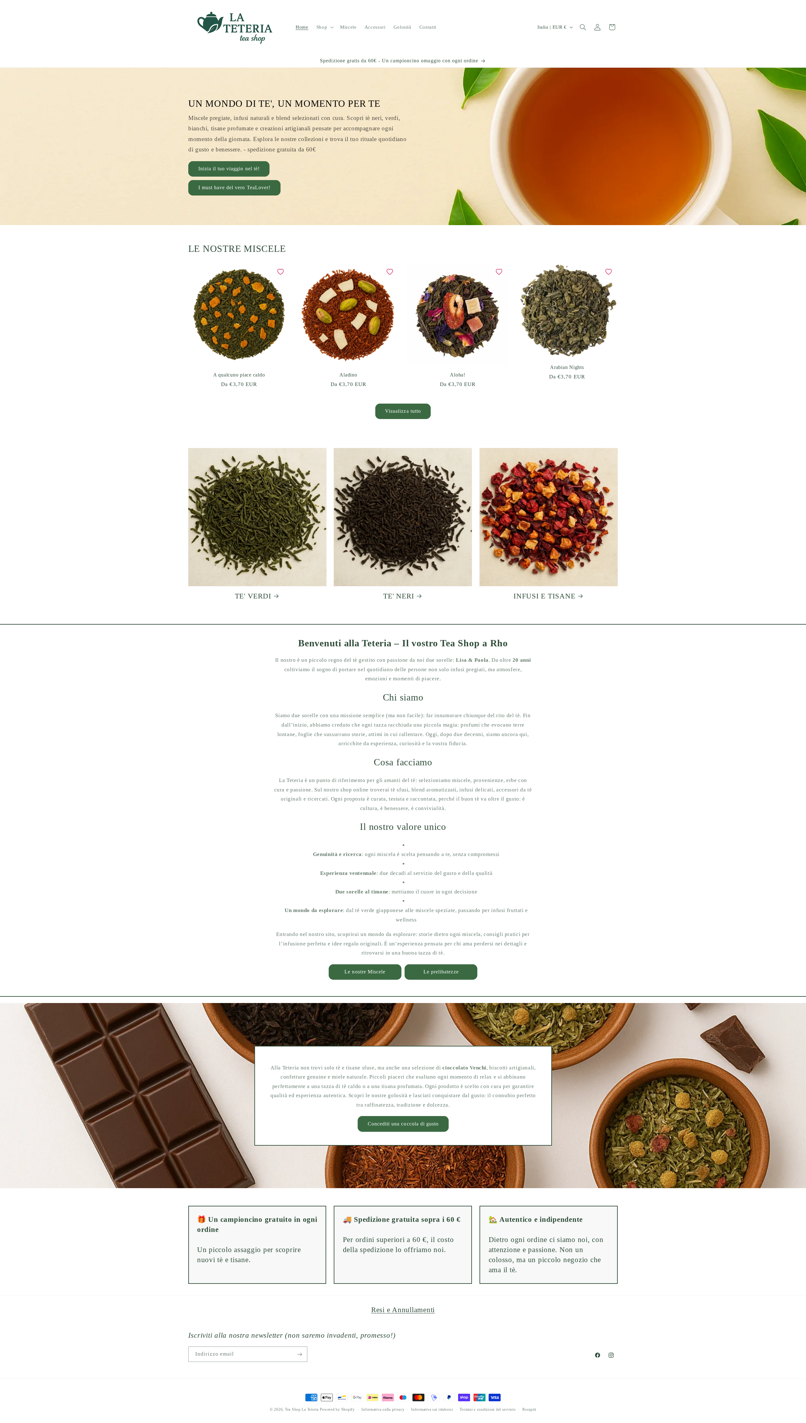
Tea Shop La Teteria (302, 1409)
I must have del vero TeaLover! (234, 187)
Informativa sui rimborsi (432, 1409)
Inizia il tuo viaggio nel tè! (228, 168)
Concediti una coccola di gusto (403, 1123)
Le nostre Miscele (364, 971)
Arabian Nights (567, 367)
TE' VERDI (253, 596)
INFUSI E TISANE (544, 596)
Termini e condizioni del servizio (487, 1409)
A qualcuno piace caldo (239, 375)
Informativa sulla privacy (382, 1409)
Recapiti (529, 1409)
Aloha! (457, 375)
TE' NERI (398, 596)
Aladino (348, 375)
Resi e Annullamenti (403, 1310)
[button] (324, 27)
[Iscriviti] (299, 1354)
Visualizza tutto (403, 411)
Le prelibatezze (441, 971)
